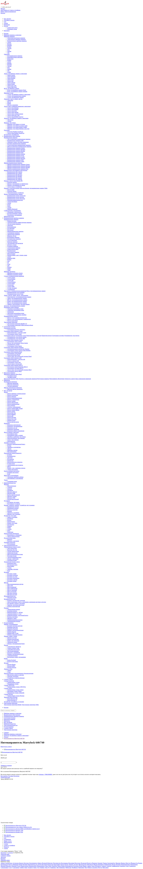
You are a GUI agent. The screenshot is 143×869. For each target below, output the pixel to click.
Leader (9, 72)
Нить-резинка (11, 405)
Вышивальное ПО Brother (14, 176)
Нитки (6, 392)
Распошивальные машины (14, 55)
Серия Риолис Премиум (14, 646)
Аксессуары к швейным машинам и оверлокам (17, 106)
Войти (2, 11)
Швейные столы (8, 93)
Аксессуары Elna (12, 111)
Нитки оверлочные (12, 402)
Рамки (9, 527)
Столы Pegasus (11, 282)
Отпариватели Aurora (13, 344)
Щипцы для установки (13, 514)
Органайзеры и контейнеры (15, 478)
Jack (8, 261)
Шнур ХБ (10, 585)
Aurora (9, 42)
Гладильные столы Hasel (14, 353)
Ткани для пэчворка (13, 439)
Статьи (6, 844)
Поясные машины (12, 242)
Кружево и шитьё (12, 579)
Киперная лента (11, 563)
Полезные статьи (12, 29)
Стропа (9, 529)
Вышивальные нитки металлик (16, 198)
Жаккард (9, 539)
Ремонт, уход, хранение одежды (16, 468)
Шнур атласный (11, 591)
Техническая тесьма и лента (12, 561)
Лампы (9, 670)
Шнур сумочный (12, 590)
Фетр (5, 432)
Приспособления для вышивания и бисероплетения (18, 673)
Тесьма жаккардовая (13, 551)
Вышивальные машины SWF (15, 160)
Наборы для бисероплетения (15, 630)
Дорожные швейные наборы (15, 477)
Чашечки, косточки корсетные (15, 605)
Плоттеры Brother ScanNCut (15, 131)
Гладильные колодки (10, 328)
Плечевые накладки (9, 542)
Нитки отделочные (12, 395)
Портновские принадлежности (12, 453)
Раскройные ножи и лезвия (15, 435)
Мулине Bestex (11, 664)
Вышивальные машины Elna (15, 152)
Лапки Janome (11, 82)
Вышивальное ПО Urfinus (14, 173)
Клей (8, 474)
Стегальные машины (13, 252)
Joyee (8, 264)
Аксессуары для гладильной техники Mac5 (19, 370)
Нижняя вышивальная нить (15, 200)
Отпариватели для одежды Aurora (16, 337)
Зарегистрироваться (10, 11)
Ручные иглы (11, 463)
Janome (9, 51)
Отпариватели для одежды (71, 335)
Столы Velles (10, 286)
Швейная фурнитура (10, 483)
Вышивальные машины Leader (16, 157)
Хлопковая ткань (12, 481)
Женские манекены (12, 383)
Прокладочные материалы (11, 533)
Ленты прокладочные (13, 536)
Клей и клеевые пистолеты (11, 471)
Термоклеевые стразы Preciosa (15, 695)
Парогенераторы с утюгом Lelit (16, 359)
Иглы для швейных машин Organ (16, 90)
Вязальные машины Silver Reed (13, 374)
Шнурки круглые (12, 594)
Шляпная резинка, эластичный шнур (17, 615)
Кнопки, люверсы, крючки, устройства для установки (19, 505)
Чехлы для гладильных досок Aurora (17, 343)
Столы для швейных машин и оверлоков (18, 94)
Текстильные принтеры (10, 322)
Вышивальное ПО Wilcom (14, 179)
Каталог (3, 13)
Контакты (7, 30)
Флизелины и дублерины (14, 535)
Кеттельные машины (43, 378)
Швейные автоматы (9, 271)
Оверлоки (7, 54)
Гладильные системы (58, 335)
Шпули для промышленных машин (17, 300)
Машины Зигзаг (11, 236)
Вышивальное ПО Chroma (14, 172)
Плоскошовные (11, 227)
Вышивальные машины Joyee (15, 155)
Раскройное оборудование (11, 307)
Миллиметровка (11, 451)
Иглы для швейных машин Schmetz (17, 91)
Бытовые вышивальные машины (16, 143)
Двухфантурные (11, 377)
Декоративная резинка (13, 609)
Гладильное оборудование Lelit (12, 358)
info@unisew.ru (5, 10)
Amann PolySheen (12, 201)
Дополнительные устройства (15, 192)
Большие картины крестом (14, 625)
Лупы (9, 672)
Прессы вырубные (12, 320)
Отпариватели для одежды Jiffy (16, 338)
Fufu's (9, 206)
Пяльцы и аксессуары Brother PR (13, 180)
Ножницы (7, 423)
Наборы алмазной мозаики (14, 634)
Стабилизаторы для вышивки (12, 210)
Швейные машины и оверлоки (12, 35)
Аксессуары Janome (12, 112)
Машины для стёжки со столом (16, 124)
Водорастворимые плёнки (14, 213)
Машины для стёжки (10, 122)
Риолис (6, 645)
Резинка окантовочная (13, 606)
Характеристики (5, 777)
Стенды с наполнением (14, 407)
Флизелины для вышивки (14, 215)
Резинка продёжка (12, 617)
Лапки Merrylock (12, 87)
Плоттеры (7, 130)
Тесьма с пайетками (12, 559)
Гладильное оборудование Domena (14, 347)
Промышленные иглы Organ (15, 294)
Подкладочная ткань (10, 538)
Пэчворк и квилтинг (13, 432)
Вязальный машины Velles (11, 378)
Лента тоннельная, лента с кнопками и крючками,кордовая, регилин (26, 602)
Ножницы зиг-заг (12, 428)
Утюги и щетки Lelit (13, 361)
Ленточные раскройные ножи (15, 313)
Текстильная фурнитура (10, 545)
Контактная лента (12, 564)
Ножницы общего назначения (15, 431)
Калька (9, 445)
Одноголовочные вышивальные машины (19, 145)
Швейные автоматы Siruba (14, 274)
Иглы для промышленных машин (36, 291)
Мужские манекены (13, 384)
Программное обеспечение (57, 378)
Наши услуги (8, 841)
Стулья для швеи (12, 288)
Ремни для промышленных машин (17, 301)
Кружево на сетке (12, 576)
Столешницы (11, 289)
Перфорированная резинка (14, 620)
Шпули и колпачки (12, 105)
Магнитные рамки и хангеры (15, 675)
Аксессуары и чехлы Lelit (14, 364)
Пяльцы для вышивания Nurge (16, 643)
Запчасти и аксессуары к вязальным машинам (78, 378)
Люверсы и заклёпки (13, 512)
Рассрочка (16, 776)
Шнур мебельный (12, 588)
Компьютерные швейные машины (17, 41)
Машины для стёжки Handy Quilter (17, 127)
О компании (7, 839)
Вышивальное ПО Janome (14, 178)
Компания (7, 24)
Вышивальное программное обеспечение (15, 170)
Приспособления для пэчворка (16, 438)
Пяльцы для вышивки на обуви (16, 185)
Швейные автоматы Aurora (15, 273)
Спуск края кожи (12, 240)
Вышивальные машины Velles (15, 161)
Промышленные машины (11, 219)
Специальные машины (13, 247)
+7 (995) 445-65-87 (6, 7)
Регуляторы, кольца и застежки (16, 603)
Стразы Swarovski (9, 681)
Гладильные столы (20, 335)
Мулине (6, 663)
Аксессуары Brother (12, 109)
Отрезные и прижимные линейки (16, 314)
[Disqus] (71, 801)
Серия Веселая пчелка (13, 649)
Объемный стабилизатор (14, 212)
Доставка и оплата (9, 20)
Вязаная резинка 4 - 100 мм (15, 612)
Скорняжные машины (13, 233)
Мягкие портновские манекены (13, 387)
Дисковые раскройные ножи (15, 308)
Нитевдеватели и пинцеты (14, 462)
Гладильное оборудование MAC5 (13, 365)
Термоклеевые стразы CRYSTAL (16, 687)
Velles (8, 270)
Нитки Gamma (11, 401)
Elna (8, 50)
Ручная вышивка (8, 623)
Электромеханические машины (16, 38)
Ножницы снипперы (13, 429)
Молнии (6, 484)
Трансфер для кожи (12, 569)
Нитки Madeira (11, 414)
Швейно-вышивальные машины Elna (17, 169)
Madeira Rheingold (12, 209)
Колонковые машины (13, 237)
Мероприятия (8, 842)
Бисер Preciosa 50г (12, 698)
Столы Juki (10, 280)
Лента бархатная (12, 548)
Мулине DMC (11, 666)
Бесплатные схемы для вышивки (16, 657)
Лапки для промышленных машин (17, 298)
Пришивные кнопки (13, 506)
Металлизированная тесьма (15, 554)
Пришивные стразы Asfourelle (15, 692)
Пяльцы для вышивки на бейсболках (17, 183)
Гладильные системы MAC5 (15, 368)
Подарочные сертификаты (11, 134)
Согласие (10, 852)
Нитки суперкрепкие (13, 399)
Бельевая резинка (12, 611)
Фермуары (10, 532)
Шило (9, 466)
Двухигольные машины (14, 224)
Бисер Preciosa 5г (12, 700)
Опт (5, 21)
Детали (9, 121)
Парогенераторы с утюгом (33, 335)
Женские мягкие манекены (15, 389)
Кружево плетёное (12, 575)
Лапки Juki (10, 81)
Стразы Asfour (8, 688)
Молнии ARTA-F (12, 492)
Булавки (9, 454)
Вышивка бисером (12, 628)
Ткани (6, 480)
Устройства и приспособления (15, 678)
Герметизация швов (12, 249)
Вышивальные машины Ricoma (16, 158)
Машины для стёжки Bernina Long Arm (18, 128)
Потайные (10, 490)
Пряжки (9, 526)
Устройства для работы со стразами (14, 701)
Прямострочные (11, 221)
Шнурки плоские (12, 593)
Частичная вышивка (13, 651)
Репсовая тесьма (11, 556)
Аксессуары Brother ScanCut (15, 116)
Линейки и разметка (9, 442)
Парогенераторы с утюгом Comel (16, 332)
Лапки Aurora (11, 75)
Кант (8, 570)
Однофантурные (12, 375)
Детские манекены (12, 386)
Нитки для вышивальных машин (13, 194)
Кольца (9, 520)
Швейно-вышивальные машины (13, 163)
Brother (9, 47)
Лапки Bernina (11, 76)
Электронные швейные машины (16, 39)
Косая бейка (10, 566)
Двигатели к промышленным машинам (15, 291)
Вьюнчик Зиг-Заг (12, 550)
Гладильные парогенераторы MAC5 (17, 367)
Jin (8, 262)
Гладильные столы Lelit (14, 362)
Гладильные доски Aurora (14, 341)
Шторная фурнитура (10, 596)
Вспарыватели (11, 456)
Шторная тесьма (11, 597)
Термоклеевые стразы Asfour (15, 689)
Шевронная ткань (9, 216)
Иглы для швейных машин (11, 88)
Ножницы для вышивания (14, 426)
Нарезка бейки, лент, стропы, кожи (17, 255)
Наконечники (11, 521)
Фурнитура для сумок (10, 515)
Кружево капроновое (13, 578)
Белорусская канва (12, 661)
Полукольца (10, 524)
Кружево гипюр (11, 581)
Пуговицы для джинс (13, 502)
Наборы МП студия (12, 633)
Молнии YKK (11, 497)
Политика (3, 852)
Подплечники (11, 544)
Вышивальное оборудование (12, 136)
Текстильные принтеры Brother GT (17, 323)
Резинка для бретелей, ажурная (16, 600)
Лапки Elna (10, 79)
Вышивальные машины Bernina (16, 149)
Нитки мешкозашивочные (14, 398)
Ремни (9, 103)
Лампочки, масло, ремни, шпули (13, 99)
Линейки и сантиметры (14, 447)
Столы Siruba (11, 283)
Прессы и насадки (12, 509)
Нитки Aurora (11, 411)
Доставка (10, 776)
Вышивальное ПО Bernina (14, 175)
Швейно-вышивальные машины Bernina (18, 166)
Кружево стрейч (11, 573)
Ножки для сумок (12, 523)
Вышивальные (11, 250)
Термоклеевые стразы (13, 682)
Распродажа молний (13, 499)
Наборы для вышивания (11, 624)
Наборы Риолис (11, 631)
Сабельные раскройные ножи (15, 310)
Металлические (11, 486)
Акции (6, 23)
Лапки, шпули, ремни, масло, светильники (16, 295)
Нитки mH (10, 416)
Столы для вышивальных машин (16, 96)
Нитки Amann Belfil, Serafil (15, 408)
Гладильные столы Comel (14, 334)
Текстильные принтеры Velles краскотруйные (20, 325)
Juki (8, 52)
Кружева (6, 572)
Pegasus (9, 267)
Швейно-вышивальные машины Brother (18, 167)
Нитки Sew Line (11, 419)
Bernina (9, 44)
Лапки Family (11, 84)
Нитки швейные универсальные (16, 393)
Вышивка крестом (12, 627)
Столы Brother (11, 279)
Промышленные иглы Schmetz (15, 292)
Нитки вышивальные (13, 404)
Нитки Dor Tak (11, 413)
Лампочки (10, 100)
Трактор (9, 489)
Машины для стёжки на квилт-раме (17, 125)
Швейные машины (9, 36)
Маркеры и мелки (12, 450)
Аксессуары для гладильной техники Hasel (19, 356)
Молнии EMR (11, 493)
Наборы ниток (11, 420)
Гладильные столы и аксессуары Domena (18, 350)
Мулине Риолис (11, 667)
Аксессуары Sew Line (13, 115)
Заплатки (9, 457)
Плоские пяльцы (12, 182)
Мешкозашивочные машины (15, 231)
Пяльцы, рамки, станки (10, 636)
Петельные (10, 230)
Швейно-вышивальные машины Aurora (18, 164)
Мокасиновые (11, 253)
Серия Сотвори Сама (13, 648)
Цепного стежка (11, 244)
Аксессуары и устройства (14, 186)
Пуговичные (10, 228)
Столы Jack (10, 285)
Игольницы (10, 459)
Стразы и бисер (8, 679)
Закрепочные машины (13, 234)
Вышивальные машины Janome (16, 154)
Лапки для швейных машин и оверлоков (15, 73)
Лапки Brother (11, 78)
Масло (9, 102)
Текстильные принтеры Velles (30, 704)
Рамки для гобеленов (13, 640)
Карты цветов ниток (13, 422)
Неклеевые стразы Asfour (14, 691)
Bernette (9, 45)
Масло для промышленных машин (17, 303)
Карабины (10, 518)
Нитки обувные (11, 396)
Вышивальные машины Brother (16, 151)
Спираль (9, 487)
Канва (5, 658)
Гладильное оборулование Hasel (13, 352)
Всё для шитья (8, 390)
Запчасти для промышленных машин (14, 306)
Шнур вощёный (11, 587)
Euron (9, 204)
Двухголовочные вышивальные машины (18, 139)
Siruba (9, 268)
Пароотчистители (47, 335)
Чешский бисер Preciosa (10, 697)
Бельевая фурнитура (9, 599)
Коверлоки (10, 58)
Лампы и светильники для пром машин (18, 304)
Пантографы (10, 189)
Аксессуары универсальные (15, 114)
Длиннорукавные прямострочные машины (19, 222)
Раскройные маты (12, 433)
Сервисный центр (12, 27)
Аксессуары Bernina (13, 108)
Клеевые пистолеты (13, 472)
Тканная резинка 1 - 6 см (14, 614)
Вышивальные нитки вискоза (15, 197)
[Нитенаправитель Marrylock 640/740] (15, 749)
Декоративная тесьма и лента (12, 547)
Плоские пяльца (11, 191)
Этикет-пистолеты (12, 469)
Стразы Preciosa (8, 694)
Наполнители (11, 441)
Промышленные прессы (11, 316)
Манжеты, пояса (12, 618)
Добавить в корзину (6, 765)
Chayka (9, 48)
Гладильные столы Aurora (14, 346)
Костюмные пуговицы (13, 503)
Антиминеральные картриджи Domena (18, 349)
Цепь (8, 530)
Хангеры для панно (12, 676)
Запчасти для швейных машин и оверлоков (16, 118)
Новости (6, 847)
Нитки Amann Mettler (13, 410)
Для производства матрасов (15, 243)
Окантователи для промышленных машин (19, 297)
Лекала (9, 448)
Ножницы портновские (14, 425)
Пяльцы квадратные (13, 639)
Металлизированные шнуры (15, 584)
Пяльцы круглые (12, 637)
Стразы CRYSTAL (9, 685)
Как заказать (7, 18)
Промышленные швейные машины (14, 218)
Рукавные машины (12, 246)
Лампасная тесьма (12, 553)
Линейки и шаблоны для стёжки (16, 436)
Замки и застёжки (12, 517)
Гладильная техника (9, 326)
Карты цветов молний (13, 495)
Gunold (9, 207)
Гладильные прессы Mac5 (14, 371)
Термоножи (10, 311)
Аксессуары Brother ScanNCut (15, 133)
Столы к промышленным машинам (14, 276)
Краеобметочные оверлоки (15, 57)
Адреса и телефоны (14, 10)
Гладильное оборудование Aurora (13, 340)
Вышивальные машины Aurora (16, 148)
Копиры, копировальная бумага (16, 444)
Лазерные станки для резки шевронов (18, 142)
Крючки (9, 511)
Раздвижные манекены (10, 381)
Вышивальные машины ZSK (15, 140)
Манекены (7, 380)
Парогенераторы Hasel (13, 355)
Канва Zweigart (11, 660)
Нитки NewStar (11, 417)
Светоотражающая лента (14, 557)
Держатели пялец (12, 642)
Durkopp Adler (11, 258)
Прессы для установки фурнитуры (17, 317)
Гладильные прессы (9, 335)
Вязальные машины (9, 372)
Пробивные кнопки (12, 508)
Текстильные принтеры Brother (13, 704)
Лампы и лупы (8, 669)
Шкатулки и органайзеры (11, 475)
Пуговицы (7, 500)
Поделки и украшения (13, 652)
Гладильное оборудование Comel (13, 331)
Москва (3, 8)
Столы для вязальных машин (15, 97)
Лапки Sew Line (11, 85)
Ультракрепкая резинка (13, 621)
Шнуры (6, 582)
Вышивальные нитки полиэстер (16, 195)
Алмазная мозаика (12, 655)
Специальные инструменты (15, 465)
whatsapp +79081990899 (45, 774)
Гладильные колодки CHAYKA (16, 329)
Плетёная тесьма (12, 560)
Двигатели (10, 119)
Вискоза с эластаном (13, 541)
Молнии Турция (11, 496)
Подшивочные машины (14, 239)
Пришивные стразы (12, 684)
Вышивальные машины (10, 137)
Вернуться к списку (6, 746)
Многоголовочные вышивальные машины (19, 146)
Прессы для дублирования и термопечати (19, 319)
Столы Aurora (11, 277)
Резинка (6, 608)
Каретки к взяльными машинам (28, 378)
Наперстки (10, 460)
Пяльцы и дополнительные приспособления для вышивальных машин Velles (25, 188)
